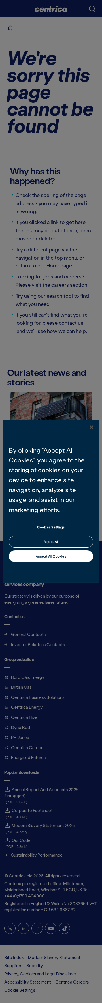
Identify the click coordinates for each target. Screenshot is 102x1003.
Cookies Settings (51, 527)
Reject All (51, 541)
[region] (51, 501)
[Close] (91, 427)
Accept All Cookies (51, 556)
